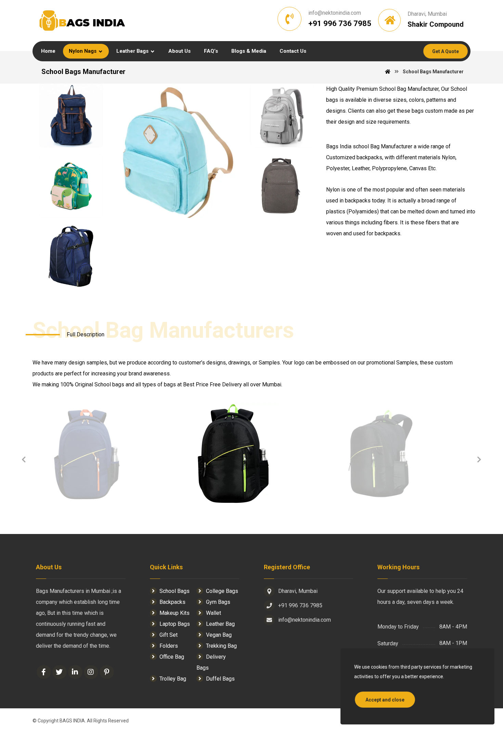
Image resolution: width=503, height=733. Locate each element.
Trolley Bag (172, 678)
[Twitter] (59, 672)
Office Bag (171, 657)
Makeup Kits (174, 613)
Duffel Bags (220, 678)
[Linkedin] (75, 672)
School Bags (174, 591)
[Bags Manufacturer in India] (82, 20)
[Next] (479, 459)
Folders (168, 646)
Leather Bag (220, 624)
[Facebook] (44, 672)
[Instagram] (91, 672)
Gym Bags (218, 602)
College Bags (222, 591)
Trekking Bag (221, 646)
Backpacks (172, 602)
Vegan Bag (219, 635)
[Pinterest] (107, 672)
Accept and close (384, 700)
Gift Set (168, 635)
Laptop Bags (174, 624)
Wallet (213, 613)
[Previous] (24, 459)
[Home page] (387, 71)
